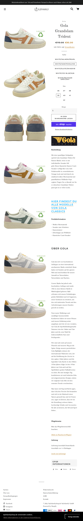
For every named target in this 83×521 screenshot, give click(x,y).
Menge (64, 107)
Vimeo (7, 510)
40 (64, 95)
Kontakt (45, 499)
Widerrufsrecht (48, 490)
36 (58, 91)
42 (64, 100)
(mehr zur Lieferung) (58, 454)
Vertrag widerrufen (73, 517)
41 (70, 95)
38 (70, 91)
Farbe (64, 55)
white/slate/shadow (65, 68)
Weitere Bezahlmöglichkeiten (63, 129)
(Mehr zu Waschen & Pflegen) (61, 435)
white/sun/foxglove (65, 64)
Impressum (7, 499)
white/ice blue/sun (65, 73)
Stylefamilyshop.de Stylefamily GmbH (61, 503)
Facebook (8, 503)
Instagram (9, 507)
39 (58, 95)
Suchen (5, 490)
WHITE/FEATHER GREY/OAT (65, 78)
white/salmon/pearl (65, 59)
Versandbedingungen (10, 496)
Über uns (6, 493)
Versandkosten (70, 47)
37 (64, 91)
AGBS (45, 496)
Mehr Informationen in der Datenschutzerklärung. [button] (22, 518)
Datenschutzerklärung (50, 493)
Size (64, 86)
